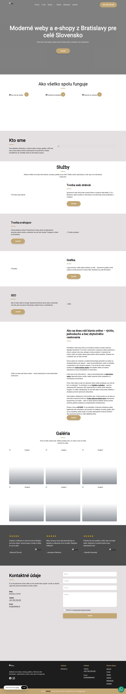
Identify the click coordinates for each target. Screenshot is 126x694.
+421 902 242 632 (15, 600)
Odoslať (90, 615)
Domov (37, 5)
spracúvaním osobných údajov (82, 610)
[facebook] (10, 678)
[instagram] (14, 678)
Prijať (24, 687)
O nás (43, 5)
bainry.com (82, 691)
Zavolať (63, 51)
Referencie (66, 5)
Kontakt (74, 5)
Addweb (48, 691)
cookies (17, 687)
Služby (50, 5)
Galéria (59, 5)
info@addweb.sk (14, 606)
